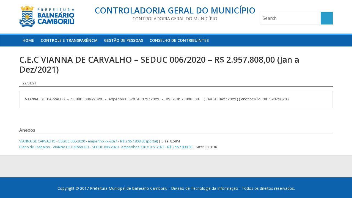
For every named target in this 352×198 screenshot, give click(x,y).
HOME (28, 40)
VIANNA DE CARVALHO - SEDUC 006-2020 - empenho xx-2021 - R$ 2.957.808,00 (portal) (88, 141)
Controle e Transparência (69, 40)
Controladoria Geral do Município (175, 10)
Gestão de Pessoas (123, 40)
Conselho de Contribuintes (179, 40)
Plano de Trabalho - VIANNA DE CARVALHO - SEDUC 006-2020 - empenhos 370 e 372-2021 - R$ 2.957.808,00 (105, 146)
